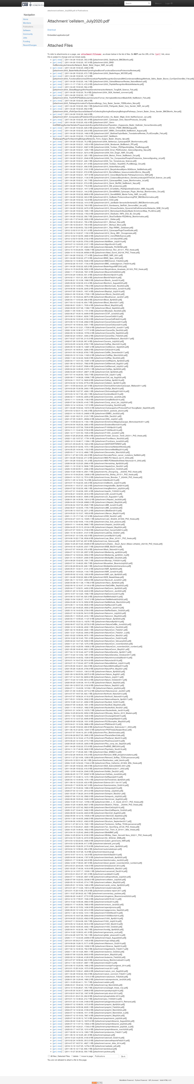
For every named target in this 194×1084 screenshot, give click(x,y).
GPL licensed (153, 1080)
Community (28, 34)
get (54, 59)
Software (26, 30)
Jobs (25, 37)
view (59, 59)
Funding (26, 41)
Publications (28, 26)
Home (25, 19)
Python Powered (141, 1080)
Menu (157, 3)
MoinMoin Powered (126, 1080)
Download (52, 29)
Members (27, 23)
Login (167, 3)
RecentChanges (30, 45)
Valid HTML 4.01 (166, 1080)
